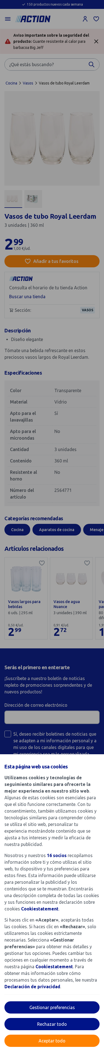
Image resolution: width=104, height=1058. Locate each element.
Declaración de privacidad (32, 986)
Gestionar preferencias (52, 1007)
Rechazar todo (52, 1024)
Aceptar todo (52, 1040)
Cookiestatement (40, 908)
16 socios (57, 855)
